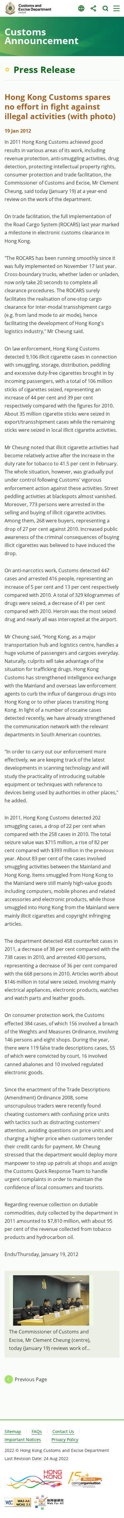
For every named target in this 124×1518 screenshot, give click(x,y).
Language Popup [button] (81, 8)
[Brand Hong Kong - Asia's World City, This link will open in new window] (35, 1479)
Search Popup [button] (105, 8)
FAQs (37, 1431)
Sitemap (13, 1431)
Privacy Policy (64, 1439)
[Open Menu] (116, 8)
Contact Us (63, 1431)
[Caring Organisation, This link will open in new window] (85, 1479)
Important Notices (23, 1439)
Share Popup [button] (93, 8)
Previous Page (31, 1379)
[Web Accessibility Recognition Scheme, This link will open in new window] (49, 1502)
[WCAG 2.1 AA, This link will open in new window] (18, 1502)
